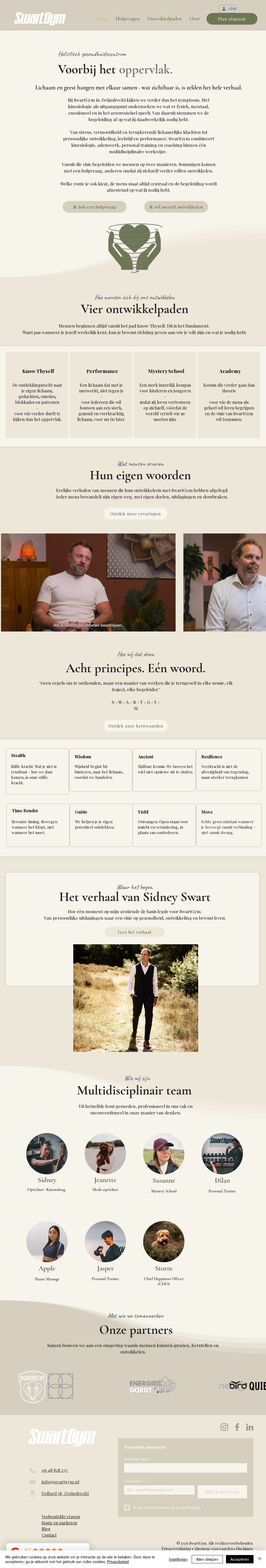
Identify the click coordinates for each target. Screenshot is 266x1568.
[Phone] (32, 1470)
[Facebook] (237, 1427)
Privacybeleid (118, 1561)
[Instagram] (224, 1427)
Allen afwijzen (207, 1559)
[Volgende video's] (259, 581)
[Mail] (32, 1482)
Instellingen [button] (178, 1559)
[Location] (32, 1494)
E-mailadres (134, 1481)
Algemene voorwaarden (213, 1548)
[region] (37, 395)
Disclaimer (244, 1548)
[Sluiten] (260, 1559)
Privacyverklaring (177, 1548)
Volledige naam (138, 1459)
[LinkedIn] (250, 1427)
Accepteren (239, 1559)
